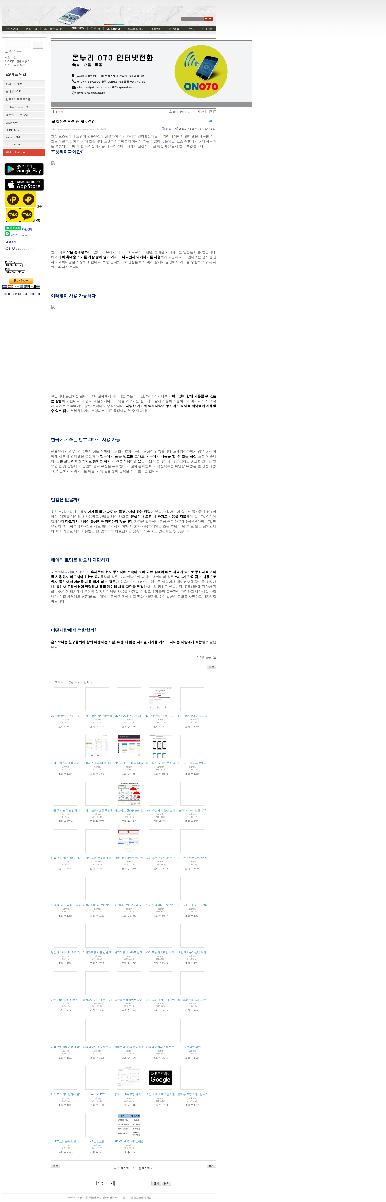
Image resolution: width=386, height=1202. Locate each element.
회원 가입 (10, 57)
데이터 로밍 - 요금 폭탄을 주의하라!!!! (105, 810)
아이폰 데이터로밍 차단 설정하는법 (199, 857)
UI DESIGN (12, 130)
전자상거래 (12, 28)
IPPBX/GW (77, 28)
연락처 (191, 28)
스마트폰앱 (113, 28)
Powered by (109, 1197)
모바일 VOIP (13, 91)
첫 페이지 (123, 1168)
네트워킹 (156, 28)
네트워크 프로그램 (17, 114)
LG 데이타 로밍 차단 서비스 (67, 905)
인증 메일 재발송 (15, 65)
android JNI (13, 137)
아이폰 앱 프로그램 (17, 107)
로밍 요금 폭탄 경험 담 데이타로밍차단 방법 (172, 857)
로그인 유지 (15, 51)
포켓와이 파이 (192, 1046)
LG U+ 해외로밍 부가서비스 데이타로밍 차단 (77, 763)
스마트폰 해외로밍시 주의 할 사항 (166, 952)
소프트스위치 (136, 28)
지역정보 (207, 28)
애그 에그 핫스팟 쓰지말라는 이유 (134, 810)
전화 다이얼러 (14, 83)
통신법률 (174, 28)
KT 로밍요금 (97, 1141)
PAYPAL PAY (97, 1094)
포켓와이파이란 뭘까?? (73, 121)
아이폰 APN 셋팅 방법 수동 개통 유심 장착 (171, 763)
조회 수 (59, 682)
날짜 (86, 682)
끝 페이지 (144, 1168)
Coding (95, 28)
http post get (13, 144)
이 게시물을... (205, 657)
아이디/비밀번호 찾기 (17, 61)
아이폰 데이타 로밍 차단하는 (163, 905)
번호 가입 (31, 28)
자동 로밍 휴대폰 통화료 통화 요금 (198, 763)
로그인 (191, 112)
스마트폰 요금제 (54, 28)
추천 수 (73, 682)
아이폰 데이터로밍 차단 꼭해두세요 (104, 905)
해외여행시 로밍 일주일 (97, 1046)
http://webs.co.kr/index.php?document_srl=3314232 (79, 128)
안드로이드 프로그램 (18, 99)
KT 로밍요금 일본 (65, 1141)
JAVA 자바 (12, 122)
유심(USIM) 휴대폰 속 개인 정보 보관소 (106, 999)
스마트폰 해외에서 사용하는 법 (132, 999)
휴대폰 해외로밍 (15, 152)
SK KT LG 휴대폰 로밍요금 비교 (133, 1141)
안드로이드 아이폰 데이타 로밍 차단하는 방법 (205, 905)
